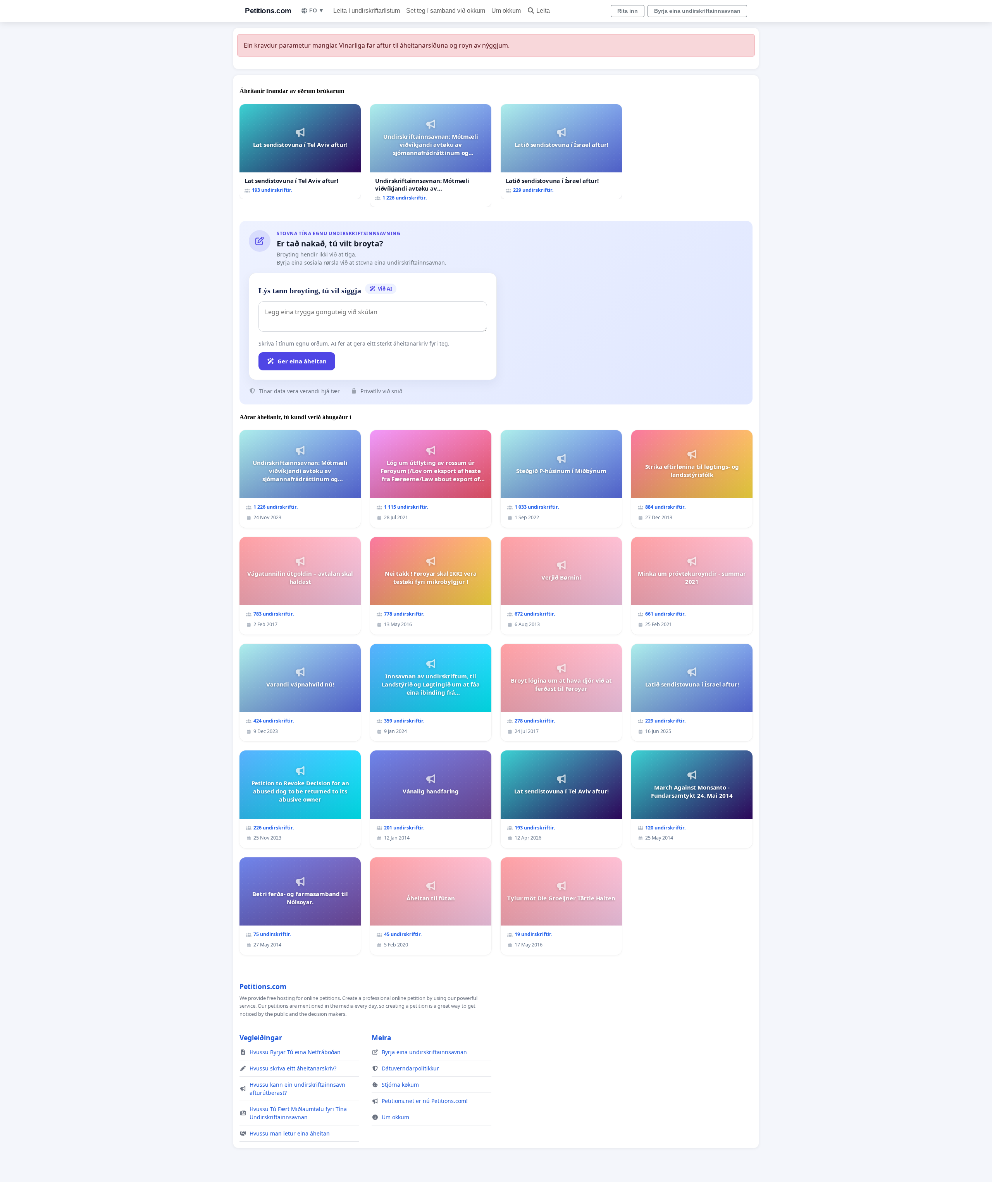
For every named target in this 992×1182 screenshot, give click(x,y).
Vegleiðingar (260, 1037)
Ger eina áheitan (302, 361)
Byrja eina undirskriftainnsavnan (697, 11)
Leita (543, 10)
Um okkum (506, 10)
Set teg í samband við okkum (445, 10)
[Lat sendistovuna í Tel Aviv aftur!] (300, 151)
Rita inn (627, 11)
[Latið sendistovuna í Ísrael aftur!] (561, 151)
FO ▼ (316, 10)
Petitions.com (268, 11)
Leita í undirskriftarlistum (366, 10)
